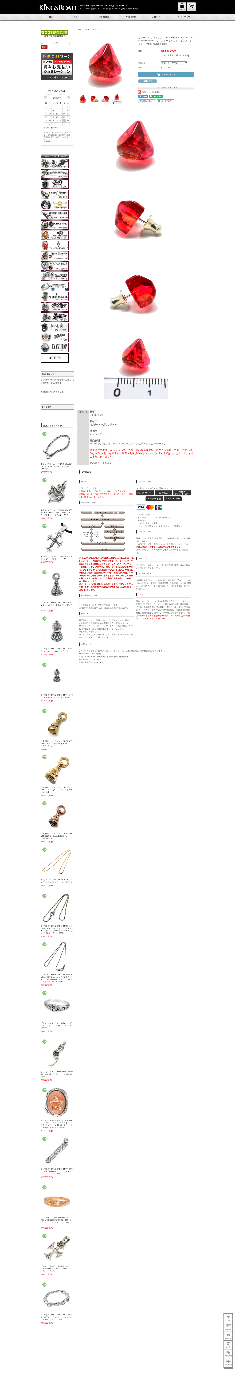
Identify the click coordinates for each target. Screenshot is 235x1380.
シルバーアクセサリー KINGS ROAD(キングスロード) (103, 5)
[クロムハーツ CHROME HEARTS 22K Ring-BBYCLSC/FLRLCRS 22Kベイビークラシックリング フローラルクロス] (56, 1213)
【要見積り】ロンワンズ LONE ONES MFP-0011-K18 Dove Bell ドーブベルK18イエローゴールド (57, 743)
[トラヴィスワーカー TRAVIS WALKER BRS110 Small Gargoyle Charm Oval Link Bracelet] (56, 459)
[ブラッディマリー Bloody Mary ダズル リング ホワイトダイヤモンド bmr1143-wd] (56, 1019)
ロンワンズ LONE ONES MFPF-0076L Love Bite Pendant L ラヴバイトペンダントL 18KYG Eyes (57, 1171)
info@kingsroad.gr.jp (94, 662)
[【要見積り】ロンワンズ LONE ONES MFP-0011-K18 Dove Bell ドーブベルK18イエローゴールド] (56, 737)
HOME (51, 17)
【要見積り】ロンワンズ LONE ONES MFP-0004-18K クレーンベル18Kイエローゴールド (57, 789)
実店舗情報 (104, 17)
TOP (79, 29)
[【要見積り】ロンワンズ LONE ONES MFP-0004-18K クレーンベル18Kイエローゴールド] (56, 783)
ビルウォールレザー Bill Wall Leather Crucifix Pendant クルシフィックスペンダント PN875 (56, 1268)
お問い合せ (157, 17)
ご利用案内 (131, 17)
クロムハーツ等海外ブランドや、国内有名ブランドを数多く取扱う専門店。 (110, 9)
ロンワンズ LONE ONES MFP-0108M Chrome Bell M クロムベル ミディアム (56, 605)
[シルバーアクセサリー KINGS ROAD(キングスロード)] (57, 13)
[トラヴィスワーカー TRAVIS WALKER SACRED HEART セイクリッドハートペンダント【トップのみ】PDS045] (56, 506)
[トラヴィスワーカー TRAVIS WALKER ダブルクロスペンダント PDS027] (56, 552)
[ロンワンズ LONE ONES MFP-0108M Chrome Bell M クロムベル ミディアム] (56, 598)
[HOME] (191, 11)
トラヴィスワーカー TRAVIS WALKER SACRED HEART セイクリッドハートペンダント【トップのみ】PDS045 (57, 512)
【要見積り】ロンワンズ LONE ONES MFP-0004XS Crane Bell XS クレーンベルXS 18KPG (57, 836)
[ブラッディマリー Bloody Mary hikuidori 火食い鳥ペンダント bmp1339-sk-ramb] (56, 1067)
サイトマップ (184, 17)
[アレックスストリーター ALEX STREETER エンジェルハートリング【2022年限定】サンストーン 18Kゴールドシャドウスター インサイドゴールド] (56, 1116)
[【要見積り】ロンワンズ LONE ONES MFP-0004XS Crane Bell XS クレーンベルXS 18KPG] (56, 829)
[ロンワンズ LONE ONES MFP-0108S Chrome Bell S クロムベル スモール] (56, 690)
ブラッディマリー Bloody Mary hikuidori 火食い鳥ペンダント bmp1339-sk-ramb (57, 1074)
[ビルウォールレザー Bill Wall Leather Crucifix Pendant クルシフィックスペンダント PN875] (56, 1262)
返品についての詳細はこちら (153, 92)
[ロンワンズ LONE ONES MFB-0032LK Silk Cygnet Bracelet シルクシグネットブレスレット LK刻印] (56, 1310)
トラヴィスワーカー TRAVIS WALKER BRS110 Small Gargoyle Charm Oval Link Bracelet (57, 466)
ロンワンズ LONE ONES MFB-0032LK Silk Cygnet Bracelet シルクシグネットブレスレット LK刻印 (56, 1317)
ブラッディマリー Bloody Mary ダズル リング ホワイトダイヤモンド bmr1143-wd (56, 1025)
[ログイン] (182, 11)
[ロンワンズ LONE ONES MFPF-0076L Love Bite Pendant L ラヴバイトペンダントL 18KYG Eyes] (56, 1164)
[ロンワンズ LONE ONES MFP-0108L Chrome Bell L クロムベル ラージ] (56, 644)
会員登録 (77, 17)
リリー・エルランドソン (93, 29)
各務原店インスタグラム (52, 392)
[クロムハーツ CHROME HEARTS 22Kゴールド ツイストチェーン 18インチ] (56, 875)
